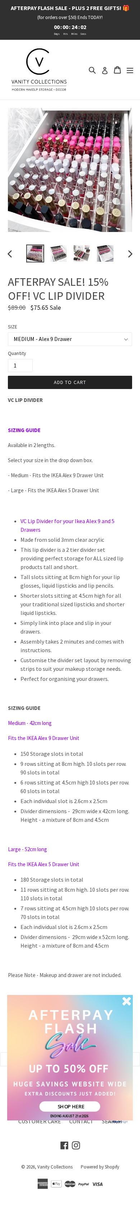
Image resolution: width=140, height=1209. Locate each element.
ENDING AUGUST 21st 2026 (69, 1116)
